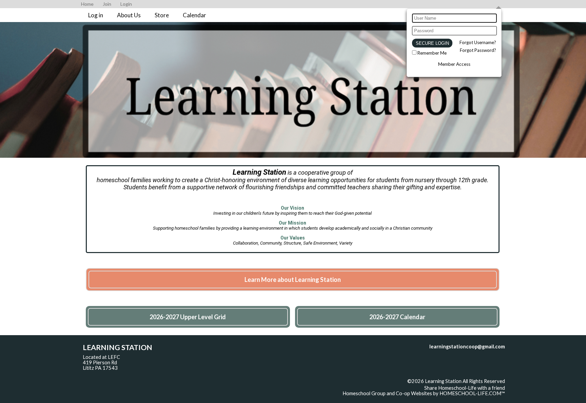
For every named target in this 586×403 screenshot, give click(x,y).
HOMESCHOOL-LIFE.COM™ (472, 393)
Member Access (454, 64)
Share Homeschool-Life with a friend (464, 388)
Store (162, 15)
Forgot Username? (478, 42)
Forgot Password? (478, 50)
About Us (129, 15)
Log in (95, 15)
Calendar (194, 15)
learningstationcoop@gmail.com (467, 346)
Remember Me (432, 53)
